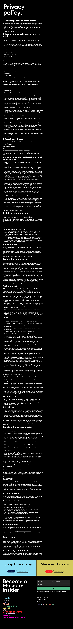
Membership (9, 614)
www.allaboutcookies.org (11, 127)
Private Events (10, 606)
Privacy (39, 618)
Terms (42, 618)
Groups (6, 608)
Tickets (6, 598)
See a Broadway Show (14, 618)
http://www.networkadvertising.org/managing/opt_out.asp (16, 150)
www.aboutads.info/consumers (10, 146)
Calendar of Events (12, 612)
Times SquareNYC (44, 599)
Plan (5, 602)
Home (6, 600)
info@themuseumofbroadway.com (29, 348)
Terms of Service (63, 591)
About (6, 604)
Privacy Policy (58, 591)
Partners (7, 616)
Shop (5, 610)
